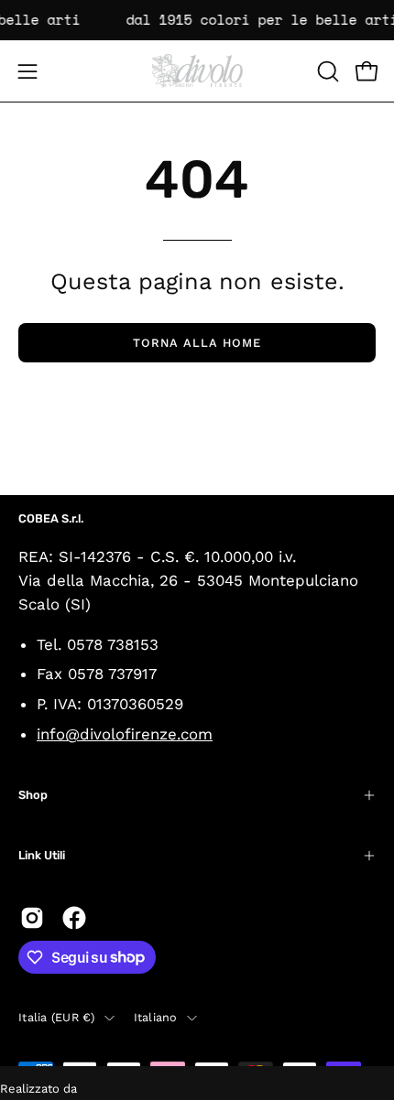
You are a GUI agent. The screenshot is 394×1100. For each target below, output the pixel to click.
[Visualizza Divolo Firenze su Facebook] (74, 918)
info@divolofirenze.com (125, 734)
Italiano (156, 1017)
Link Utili (41, 855)
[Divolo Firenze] (197, 71)
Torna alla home (196, 343)
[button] (326, 71)
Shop (33, 795)
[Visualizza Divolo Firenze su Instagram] (32, 918)
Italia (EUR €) (56, 1017)
